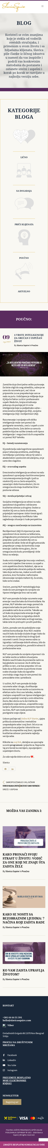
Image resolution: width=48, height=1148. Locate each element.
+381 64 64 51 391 (12, 1017)
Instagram (12, 1070)
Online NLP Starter (29, 718)
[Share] (5, 769)
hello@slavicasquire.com (17, 1020)
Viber (10, 1025)
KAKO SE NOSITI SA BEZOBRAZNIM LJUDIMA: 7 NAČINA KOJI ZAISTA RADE (24, 918)
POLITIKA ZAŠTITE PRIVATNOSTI (18, 1130)
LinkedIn (11, 1060)
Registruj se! (12, 1102)
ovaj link (17, 742)
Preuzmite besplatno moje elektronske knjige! (17, 1080)
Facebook (12, 1055)
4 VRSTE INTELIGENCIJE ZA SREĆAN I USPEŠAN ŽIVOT (29, 338)
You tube (11, 1065)
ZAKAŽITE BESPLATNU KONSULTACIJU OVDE (24, 1144)
